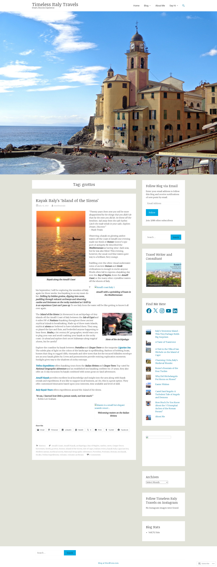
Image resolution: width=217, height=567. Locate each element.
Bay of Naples (93, 446)
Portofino (97, 452)
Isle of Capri (88, 449)
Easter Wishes (162, 384)
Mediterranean (42, 452)
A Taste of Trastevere (165, 342)
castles (103, 446)
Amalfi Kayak (42, 377)
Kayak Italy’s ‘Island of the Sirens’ (67, 200)
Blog (146, 5)
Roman (114, 452)
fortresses (40, 449)
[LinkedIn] (175, 311)
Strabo (39, 455)
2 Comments (95, 455)
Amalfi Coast (57, 446)
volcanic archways (76, 455)
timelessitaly (59, 206)
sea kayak (122, 452)
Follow (152, 212)
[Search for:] (158, 237)
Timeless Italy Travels (55, 4)
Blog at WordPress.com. (108, 563)
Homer (62, 449)
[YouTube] (169, 311)
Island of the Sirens (74, 449)
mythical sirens (56, 452)
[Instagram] (162, 311)
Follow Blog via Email (162, 186)
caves (109, 446)
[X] (155, 311)
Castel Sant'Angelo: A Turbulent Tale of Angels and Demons (167, 394)
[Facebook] (149, 311)
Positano (106, 452)
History (42, 446)
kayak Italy (112, 449)
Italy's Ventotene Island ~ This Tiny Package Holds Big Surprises (167, 334)
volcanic (63, 455)
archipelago (81, 446)
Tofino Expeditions (45, 365)
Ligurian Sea (124, 347)
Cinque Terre (118, 446)
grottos (54, 449)
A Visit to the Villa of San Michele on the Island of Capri (167, 352)
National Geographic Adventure (78, 452)
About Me (160, 5)
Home (136, 5)
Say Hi (173, 5)
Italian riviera (100, 449)
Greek (48, 449)
